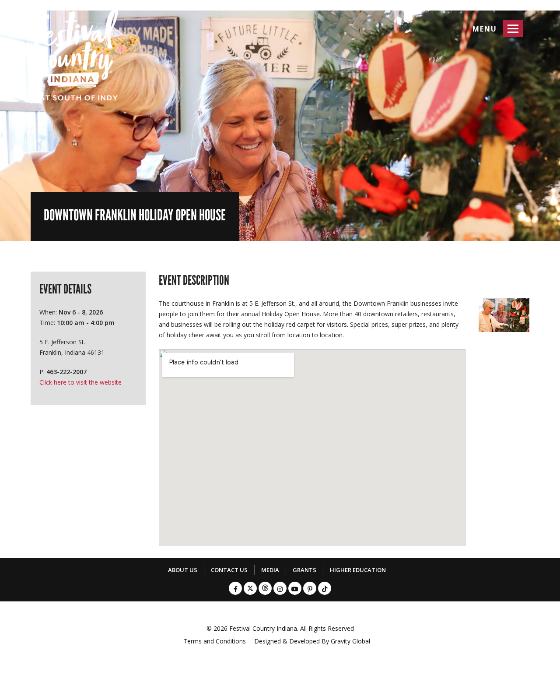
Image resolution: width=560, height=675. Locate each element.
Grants (304, 570)
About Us (182, 570)
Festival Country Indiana (263, 628)
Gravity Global (350, 641)
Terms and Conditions (214, 641)
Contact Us (229, 570)
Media (270, 570)
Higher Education (358, 570)
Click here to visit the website (80, 382)
